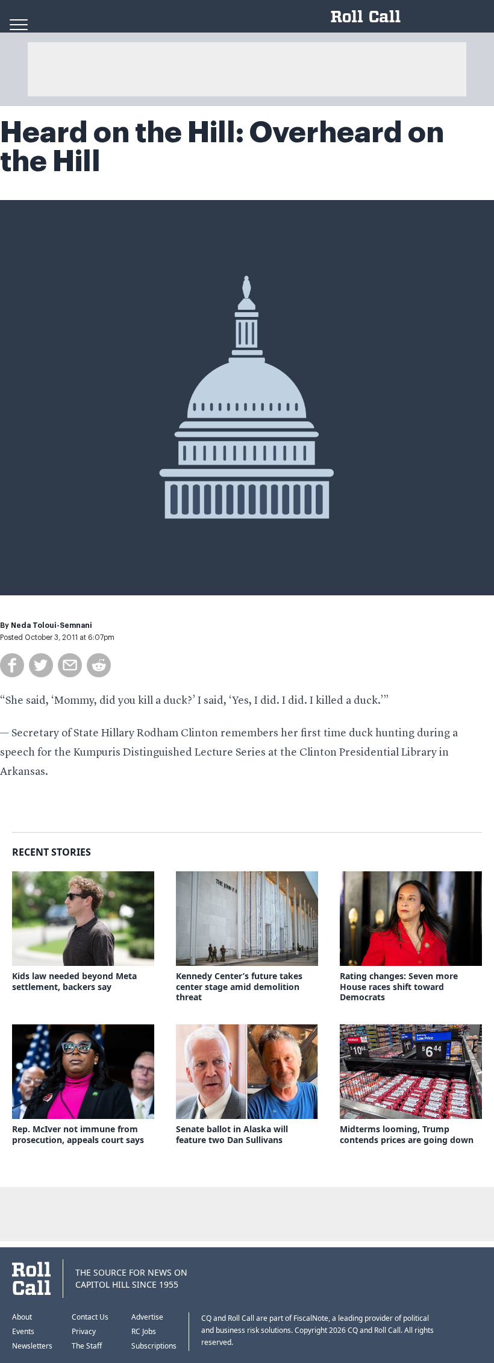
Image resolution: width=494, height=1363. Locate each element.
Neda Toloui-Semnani (51, 625)
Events (23, 1331)
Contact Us (90, 1317)
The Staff (87, 1346)
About (22, 1317)
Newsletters (32, 1346)
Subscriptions (154, 1346)
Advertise (147, 1317)
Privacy (84, 1331)
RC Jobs (143, 1331)
